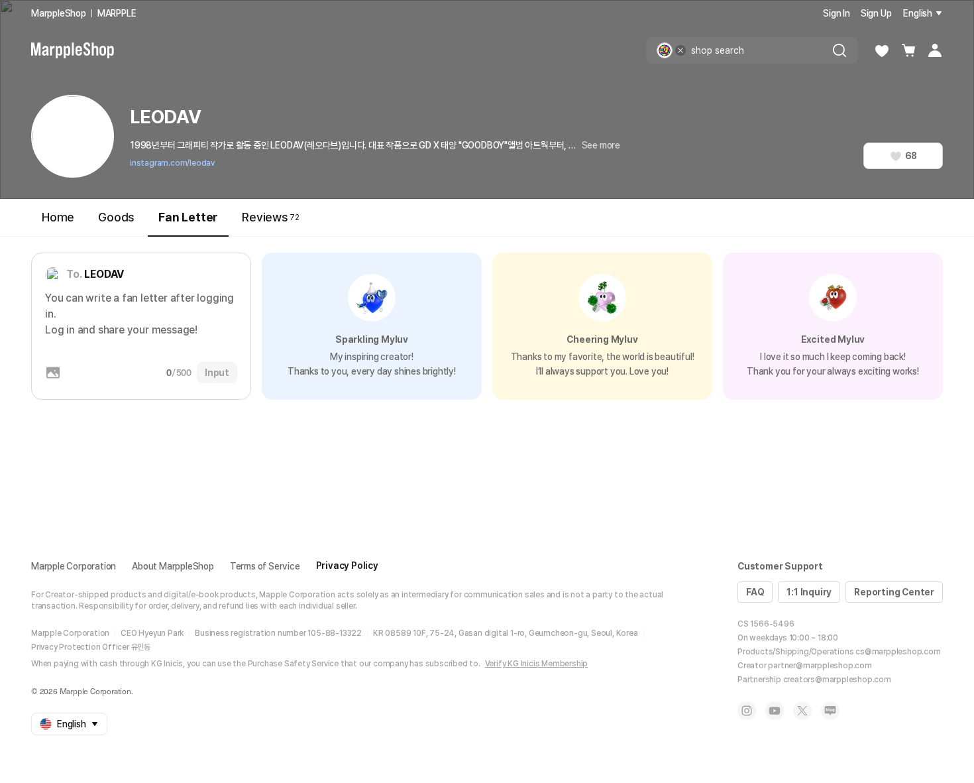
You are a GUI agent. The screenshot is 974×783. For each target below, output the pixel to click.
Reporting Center (894, 592)
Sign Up (876, 13)
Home (58, 217)
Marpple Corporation (73, 566)
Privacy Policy (347, 565)
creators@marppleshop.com (837, 679)
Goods (116, 217)
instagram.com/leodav (172, 163)
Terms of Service (265, 566)
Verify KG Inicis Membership (536, 663)
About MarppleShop (173, 566)
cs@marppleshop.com (897, 651)
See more (601, 145)
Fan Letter (188, 217)
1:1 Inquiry (809, 592)
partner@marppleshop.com (819, 665)
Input (217, 372)
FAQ (755, 592)
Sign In (836, 13)
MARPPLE (116, 13)
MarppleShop (58, 13)
